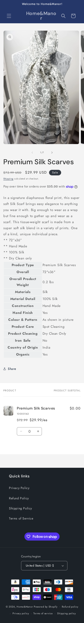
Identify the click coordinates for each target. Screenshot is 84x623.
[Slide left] (32, 152)
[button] (9, 16)
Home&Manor (25, 606)
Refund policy (70, 606)
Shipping (8, 178)
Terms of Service (21, 518)
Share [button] (12, 368)
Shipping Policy (20, 508)
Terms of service (43, 613)
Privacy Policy (19, 488)
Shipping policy (66, 613)
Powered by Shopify (46, 606)
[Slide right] (52, 152)
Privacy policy (21, 613)
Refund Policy (19, 498)
